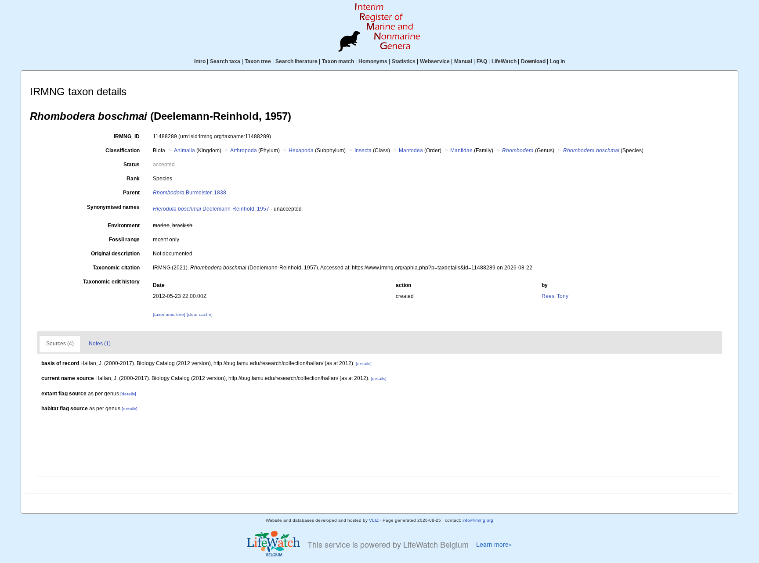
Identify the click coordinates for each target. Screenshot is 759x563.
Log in (557, 61)
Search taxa (225, 61)
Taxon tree (258, 61)
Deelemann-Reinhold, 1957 (211, 209)
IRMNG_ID (127, 136)
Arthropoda (243, 150)
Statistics (404, 61)
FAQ (482, 61)
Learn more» (494, 544)
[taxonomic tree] (170, 314)
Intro (200, 61)
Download (533, 61)
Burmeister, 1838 (189, 193)
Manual (463, 61)
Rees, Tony (555, 296)
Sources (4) (60, 344)
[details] (364, 363)
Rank (133, 179)
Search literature (296, 61)
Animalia (184, 150)
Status (131, 164)
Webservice (435, 61)
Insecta (363, 150)
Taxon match (338, 61)
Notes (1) (100, 344)
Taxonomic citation (116, 268)
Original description (115, 254)
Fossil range (124, 240)
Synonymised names (113, 207)
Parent (131, 193)
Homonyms (372, 61)
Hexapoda (301, 150)
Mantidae (461, 150)
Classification (122, 150)
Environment (124, 225)
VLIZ (374, 520)
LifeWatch (504, 61)
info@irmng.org (478, 520)
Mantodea (411, 150)
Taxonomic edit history (111, 282)
